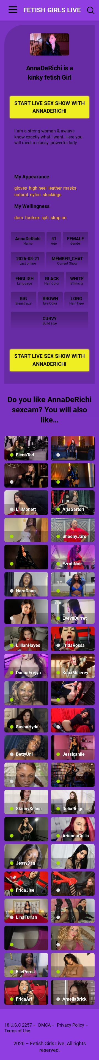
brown (50, 298)
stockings (52, 194)
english (24, 278)
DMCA (44, 1025)
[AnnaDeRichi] (49, 44)
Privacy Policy (70, 1025)
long (76, 298)
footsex (32, 217)
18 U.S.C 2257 (18, 1025)
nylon (35, 194)
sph (45, 217)
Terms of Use (17, 1030)
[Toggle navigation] (10, 10)
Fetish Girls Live (52, 10)
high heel (37, 188)
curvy (50, 318)
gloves (20, 188)
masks (69, 188)
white (77, 278)
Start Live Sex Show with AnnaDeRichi (49, 107)
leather (54, 188)
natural (21, 194)
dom (18, 217)
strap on (59, 217)
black (52, 278)
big (23, 298)
